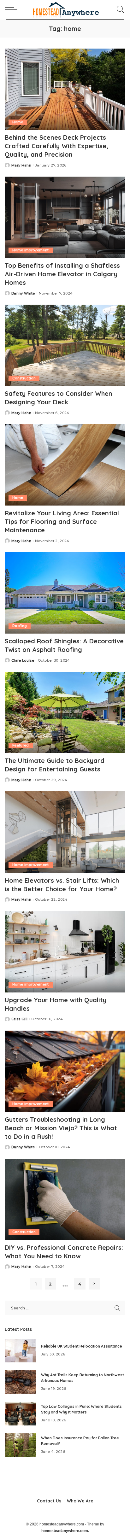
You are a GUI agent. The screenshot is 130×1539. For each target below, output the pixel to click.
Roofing (19, 626)
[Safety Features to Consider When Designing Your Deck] (65, 345)
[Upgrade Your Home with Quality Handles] (65, 951)
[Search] (119, 9)
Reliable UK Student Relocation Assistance (81, 1346)
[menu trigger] (13, 9)
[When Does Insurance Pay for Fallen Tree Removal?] (20, 1445)
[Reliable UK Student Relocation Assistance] (20, 1350)
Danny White (23, 293)
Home (17, 122)
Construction (24, 378)
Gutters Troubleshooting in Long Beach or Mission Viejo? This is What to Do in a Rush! (61, 1127)
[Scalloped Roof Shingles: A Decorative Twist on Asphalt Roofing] (65, 593)
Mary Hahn (21, 165)
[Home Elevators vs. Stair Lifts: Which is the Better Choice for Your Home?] (65, 832)
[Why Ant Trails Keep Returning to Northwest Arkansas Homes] (20, 1382)
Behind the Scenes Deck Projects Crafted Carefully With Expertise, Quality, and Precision (56, 145)
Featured (20, 745)
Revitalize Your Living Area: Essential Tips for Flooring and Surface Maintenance (62, 521)
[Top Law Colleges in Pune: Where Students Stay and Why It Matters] (20, 1413)
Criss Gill (19, 1019)
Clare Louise (22, 660)
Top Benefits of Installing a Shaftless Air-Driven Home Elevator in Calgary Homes (62, 273)
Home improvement (30, 250)
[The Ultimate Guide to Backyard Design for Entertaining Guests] (65, 712)
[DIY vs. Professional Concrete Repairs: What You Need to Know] (65, 1199)
